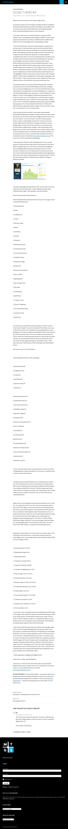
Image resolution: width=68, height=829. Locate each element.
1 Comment (42, 15)
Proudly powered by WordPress (10, 826)
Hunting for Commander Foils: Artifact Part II (26, 693)
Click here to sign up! (8, 798)
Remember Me (8, 779)
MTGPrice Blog (8, 2)
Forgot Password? (14, 787)
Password (5, 774)
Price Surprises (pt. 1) (19, 700)
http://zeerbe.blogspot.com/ (42, 136)
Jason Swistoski (31, 15)
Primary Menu (66, 2)
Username (5, 768)
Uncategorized (18, 9)
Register (5, 787)
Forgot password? (8, 757)
